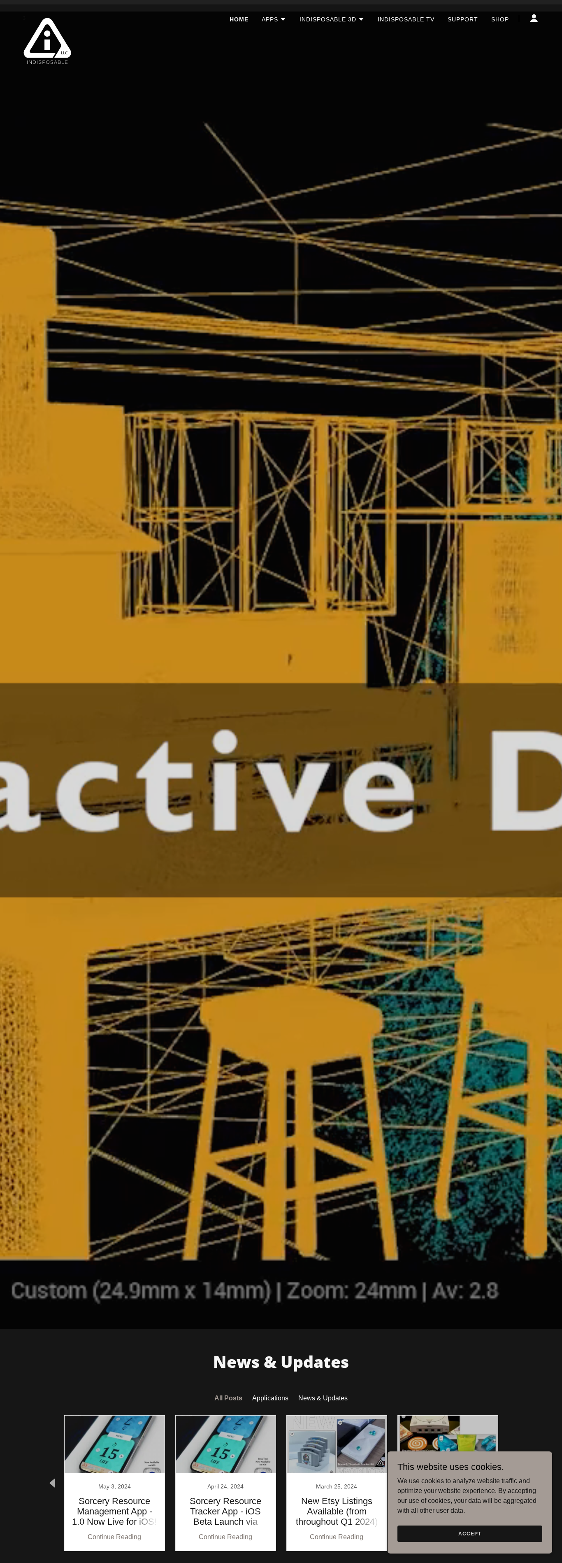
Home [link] (239, 19)
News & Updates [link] (323, 1398)
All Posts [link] (228, 1398)
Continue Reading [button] (114, 1536)
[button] (274, 19)
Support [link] (463, 19)
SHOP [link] (500, 19)
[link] (47, 16)
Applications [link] (270, 1398)
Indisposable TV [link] (406, 19)
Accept (469, 1533)
